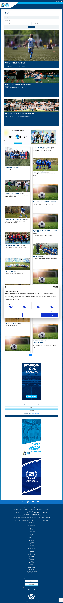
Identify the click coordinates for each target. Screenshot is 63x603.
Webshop (31, 559)
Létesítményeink (31, 537)
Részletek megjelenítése (50, 311)
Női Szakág (31, 556)
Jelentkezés (31, 545)
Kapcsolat (31, 564)
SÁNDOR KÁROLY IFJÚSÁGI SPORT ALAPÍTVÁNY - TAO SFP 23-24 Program (31, 520)
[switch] (24, 307)
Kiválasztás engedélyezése (31, 315)
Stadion (31, 561)
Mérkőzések (31, 542)
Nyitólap (31, 528)
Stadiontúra (31, 550)
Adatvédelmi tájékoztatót (34, 413)
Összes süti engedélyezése (49, 315)
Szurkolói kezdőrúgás (31, 548)
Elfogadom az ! (32, 413)
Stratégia (31, 535)
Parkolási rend (31, 531)
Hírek (31, 529)
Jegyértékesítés (31, 558)
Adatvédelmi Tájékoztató (31, 571)
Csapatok (31, 540)
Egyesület (31, 562)
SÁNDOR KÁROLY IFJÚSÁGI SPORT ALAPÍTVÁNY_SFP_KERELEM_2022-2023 (31, 516)
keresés (31, 26)
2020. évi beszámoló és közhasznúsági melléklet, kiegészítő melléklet (31, 512)
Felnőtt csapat (31, 554)
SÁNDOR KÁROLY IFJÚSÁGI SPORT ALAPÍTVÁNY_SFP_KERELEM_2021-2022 (31, 508)
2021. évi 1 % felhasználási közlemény (31, 514)
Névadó (31, 534)
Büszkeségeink (31, 539)
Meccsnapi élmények (31, 547)
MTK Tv (31, 553)
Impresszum (31, 569)
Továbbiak (31, 522)
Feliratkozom (31, 415)
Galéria (31, 543)
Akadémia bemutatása (31, 532)
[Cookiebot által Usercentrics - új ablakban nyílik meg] (52, 287)
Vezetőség (31, 551)
